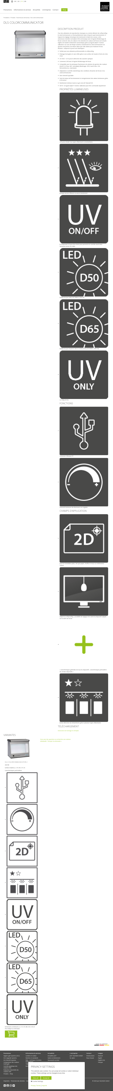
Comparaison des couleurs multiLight (11, 1063)
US (18, 2)
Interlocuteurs (90, 1056)
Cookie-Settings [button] (37, 1081)
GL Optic (72, 1058)
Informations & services (22, 10)
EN (25, 2)
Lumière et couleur (31, 1056)
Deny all (35, 1078)
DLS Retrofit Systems (10, 1060)
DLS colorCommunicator (37, 17)
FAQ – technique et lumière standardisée (33, 1061)
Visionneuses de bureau (23, 17)
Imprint (44, 1086)
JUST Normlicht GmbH (76, 1056)
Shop (64, 10)
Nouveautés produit (53, 1060)
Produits (13, 17)
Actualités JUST (52, 1056)
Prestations (8, 10)
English (100, 1058)
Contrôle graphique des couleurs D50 (10, 1067)
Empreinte (7, 1081)
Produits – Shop (8, 1074)
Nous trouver (90, 1058)
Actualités (36, 10)
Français (100, 1062)
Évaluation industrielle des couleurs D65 (11, 1070)
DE (15, 2)
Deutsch (100, 1056)
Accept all (46, 1078)
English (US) (101, 1060)
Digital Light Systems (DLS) (12, 1056)
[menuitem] (8, 9)
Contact (55, 10)
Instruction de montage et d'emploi (68, 730)
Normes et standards (32, 1058)
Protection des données (18, 1081)
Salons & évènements (54, 1058)
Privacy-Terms (35, 1086)
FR (22, 2)
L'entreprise (46, 10)
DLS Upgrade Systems (10, 1058)
